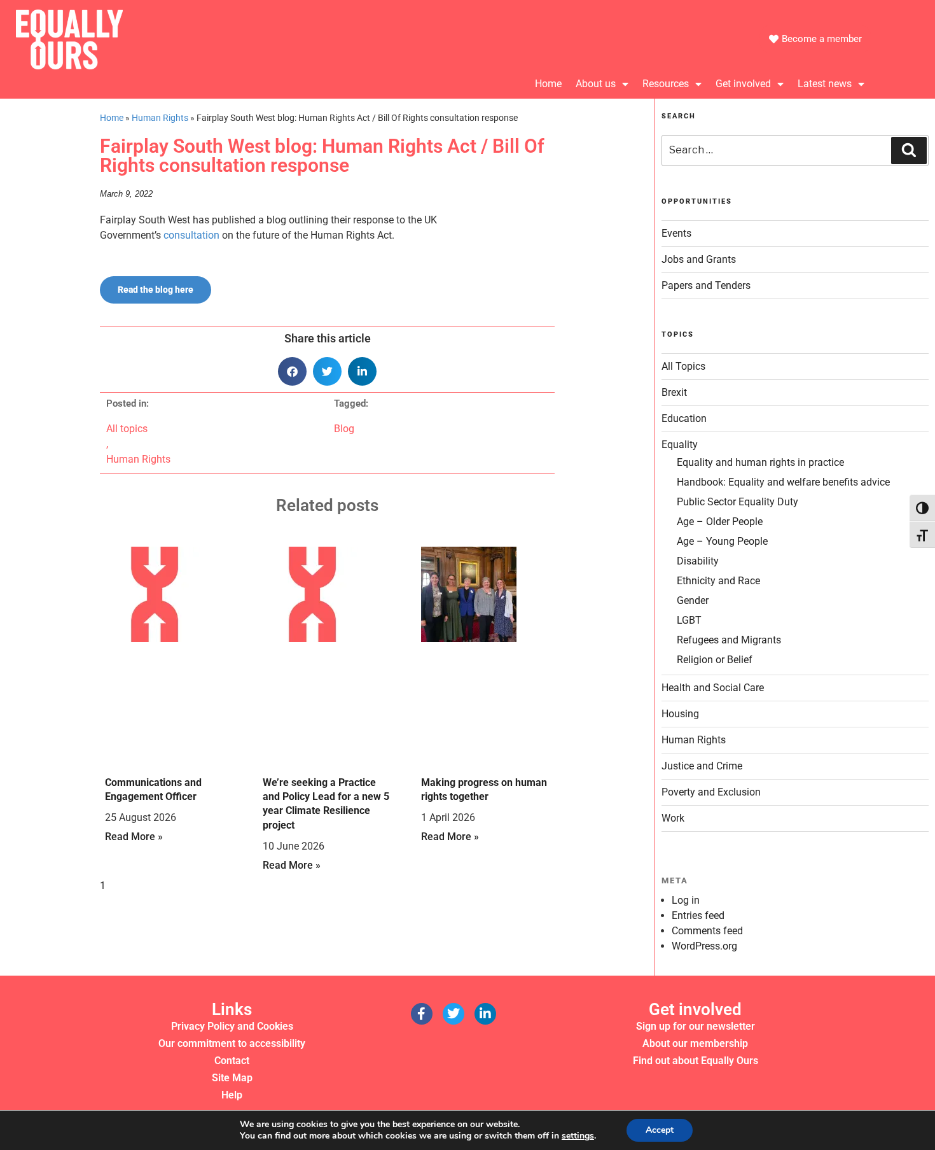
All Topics (683, 366)
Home (548, 84)
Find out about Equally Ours (695, 1061)
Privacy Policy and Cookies (232, 1026)
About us (596, 84)
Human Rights (160, 118)
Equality (679, 444)
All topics (127, 429)
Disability (698, 561)
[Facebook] (421, 1014)
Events (676, 233)
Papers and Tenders (706, 285)
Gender (693, 600)
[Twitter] (453, 1014)
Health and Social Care (712, 688)
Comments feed (707, 931)
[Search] (909, 150)
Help (231, 1095)
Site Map (232, 1078)
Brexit (674, 392)
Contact (231, 1061)
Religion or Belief (714, 660)
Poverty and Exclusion (711, 792)
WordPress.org (704, 946)
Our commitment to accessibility (231, 1043)
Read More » (134, 837)
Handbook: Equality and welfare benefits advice (783, 482)
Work (672, 818)
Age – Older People (720, 521)
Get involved (743, 84)
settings (578, 1136)
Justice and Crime (701, 766)
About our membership (695, 1043)
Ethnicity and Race (718, 581)
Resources (665, 84)
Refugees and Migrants (729, 640)
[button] (292, 371)
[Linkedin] (485, 1014)
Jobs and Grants (698, 259)
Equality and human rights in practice (760, 462)
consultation (191, 235)
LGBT (689, 620)
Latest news (825, 84)
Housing (680, 714)
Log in (686, 900)
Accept (660, 1130)
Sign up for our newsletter (695, 1026)
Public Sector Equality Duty (737, 502)
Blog (344, 429)
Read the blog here (155, 289)
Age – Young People (722, 541)
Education (684, 418)
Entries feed (698, 915)
